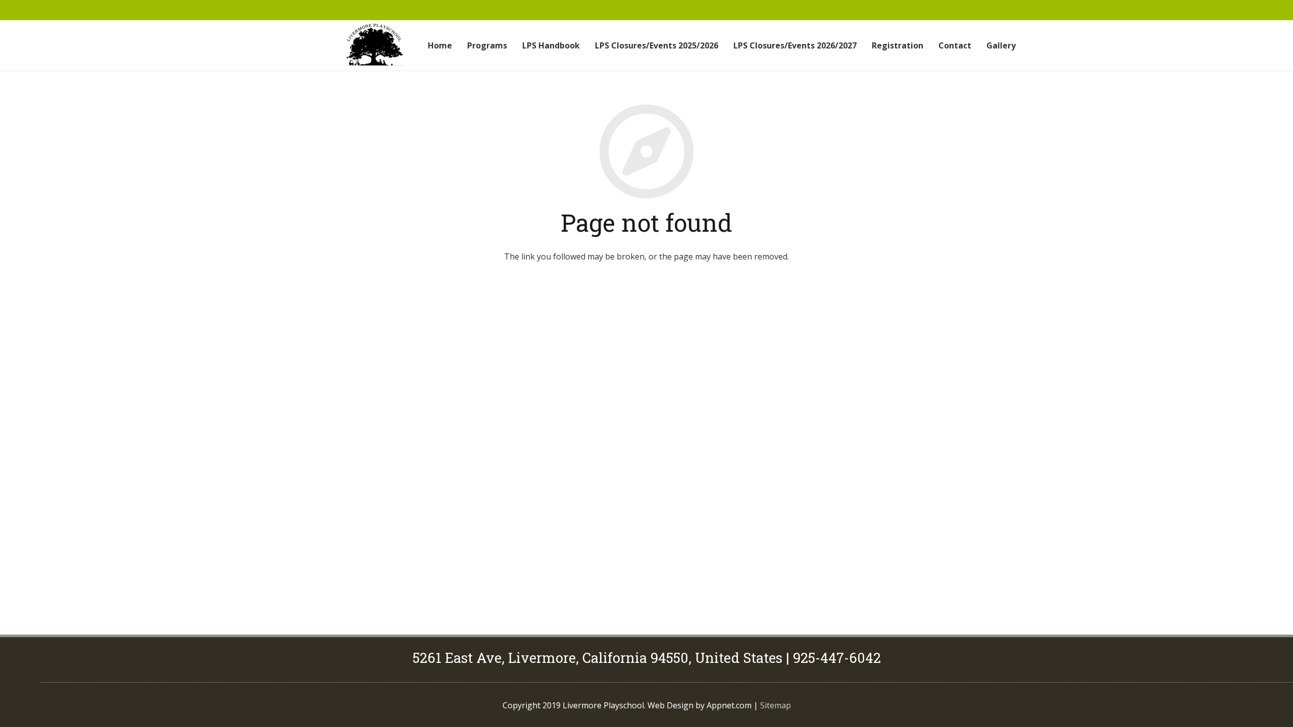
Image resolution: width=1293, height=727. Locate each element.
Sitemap (775, 705)
